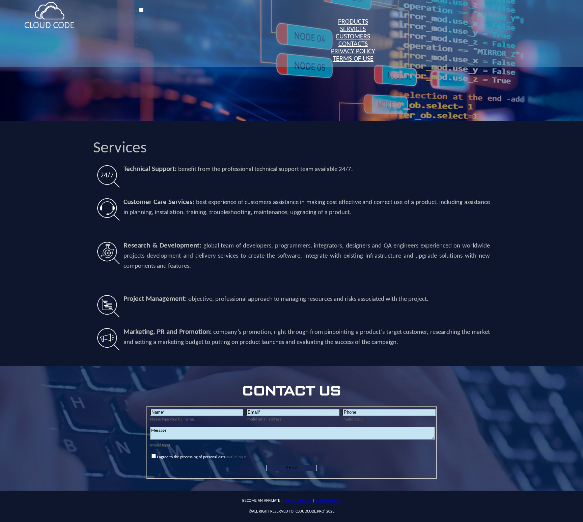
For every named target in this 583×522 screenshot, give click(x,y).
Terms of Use (353, 59)
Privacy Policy (298, 501)
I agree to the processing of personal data (191, 457)
